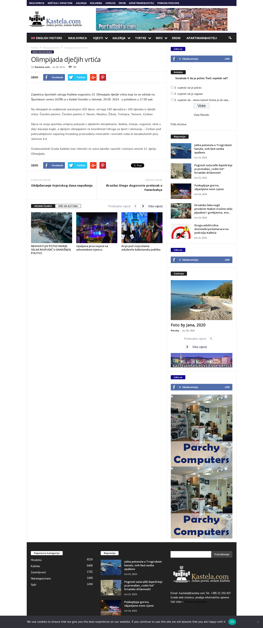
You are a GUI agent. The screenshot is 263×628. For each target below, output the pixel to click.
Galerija (81, 3)
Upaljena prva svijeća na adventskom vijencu (92, 247)
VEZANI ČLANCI (43, 206)
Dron (122, 3)
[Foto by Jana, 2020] (201, 300)
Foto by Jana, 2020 (188, 325)
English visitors (49, 38)
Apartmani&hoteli (141, 3)
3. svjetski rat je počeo (187, 87)
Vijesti (98, 38)
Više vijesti (154, 206)
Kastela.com (42, 66)
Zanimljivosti (38, 572)
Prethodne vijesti (120, 206)
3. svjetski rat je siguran (188, 93)
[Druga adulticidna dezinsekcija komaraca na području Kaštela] (181, 231)
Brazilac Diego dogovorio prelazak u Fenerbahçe (134, 187)
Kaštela (35, 566)
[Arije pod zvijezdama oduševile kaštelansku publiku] (142, 227)
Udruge (110, 3)
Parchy (175, 330)
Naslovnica (36, 3)
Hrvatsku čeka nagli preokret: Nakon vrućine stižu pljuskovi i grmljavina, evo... (213, 208)
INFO (159, 38)
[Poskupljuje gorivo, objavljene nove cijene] (181, 191)
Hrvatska (36, 560)
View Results (201, 114)
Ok (232, 621)
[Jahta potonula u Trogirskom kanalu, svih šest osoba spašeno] (181, 151)
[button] (230, 38)
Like (227, 58)
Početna (35, 47)
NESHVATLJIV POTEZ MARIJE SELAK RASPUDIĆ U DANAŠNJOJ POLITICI (51, 249)
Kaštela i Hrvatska (60, 3)
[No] (258, 622)
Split (33, 584)
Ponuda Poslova (168, 3)
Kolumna (96, 3)
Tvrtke (140, 38)
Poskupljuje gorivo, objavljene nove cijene (209, 187)
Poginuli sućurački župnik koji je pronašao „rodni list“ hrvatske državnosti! (213, 168)
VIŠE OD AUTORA (68, 206)
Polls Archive (178, 124)
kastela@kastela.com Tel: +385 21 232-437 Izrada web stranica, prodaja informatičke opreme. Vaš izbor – (201, 597)
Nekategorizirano (42, 52)
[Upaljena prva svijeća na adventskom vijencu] (96, 227)
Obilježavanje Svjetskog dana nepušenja (61, 185)
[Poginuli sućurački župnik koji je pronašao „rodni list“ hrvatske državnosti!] (181, 171)
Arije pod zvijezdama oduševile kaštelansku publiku (140, 247)
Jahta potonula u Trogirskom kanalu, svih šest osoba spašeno (213, 148)
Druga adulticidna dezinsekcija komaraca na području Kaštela (211, 228)
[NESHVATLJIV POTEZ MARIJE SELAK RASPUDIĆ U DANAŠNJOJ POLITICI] (51, 227)
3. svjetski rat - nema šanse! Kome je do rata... (202, 100)
